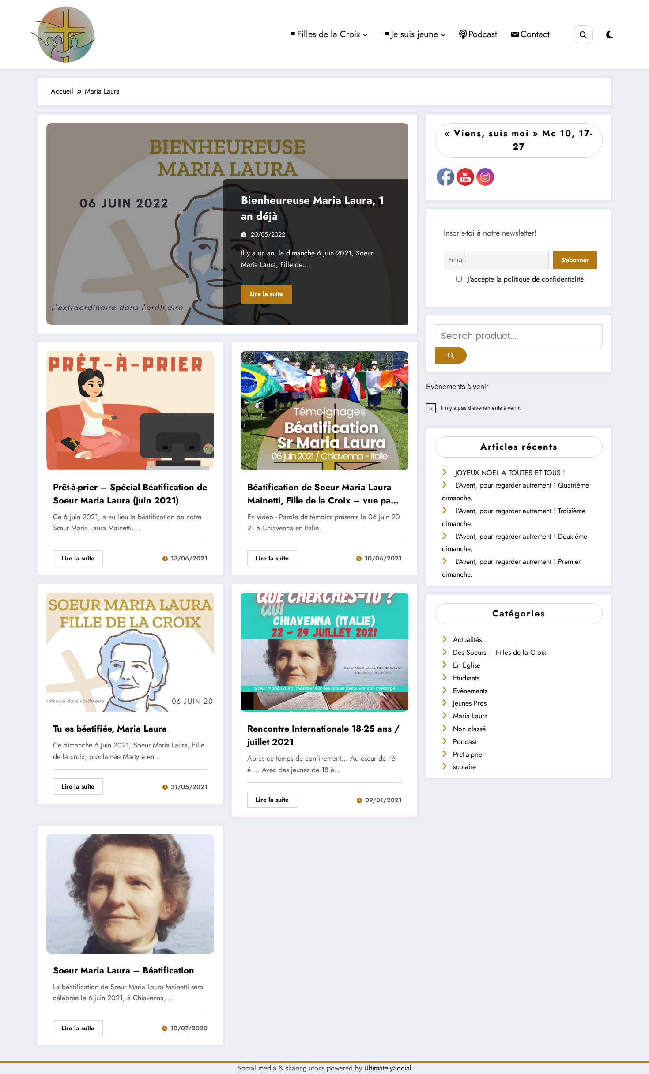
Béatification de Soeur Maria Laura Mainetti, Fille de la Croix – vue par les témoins (320, 494)
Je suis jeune (414, 34)
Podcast (482, 34)
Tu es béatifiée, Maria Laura (110, 728)
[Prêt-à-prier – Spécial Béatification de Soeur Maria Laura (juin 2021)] (130, 410)
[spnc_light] (609, 35)
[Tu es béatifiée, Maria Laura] (130, 651)
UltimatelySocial (387, 1068)
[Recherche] (583, 34)
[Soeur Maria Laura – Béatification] (130, 893)
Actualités (467, 640)
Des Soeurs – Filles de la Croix (499, 652)
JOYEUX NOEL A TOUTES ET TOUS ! (510, 473)
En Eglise (466, 665)
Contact (535, 34)
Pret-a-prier (468, 754)
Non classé (469, 729)
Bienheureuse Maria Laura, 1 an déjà (312, 208)
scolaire (464, 767)
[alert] (518, 407)
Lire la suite (266, 293)
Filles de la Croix (328, 34)
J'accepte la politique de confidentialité (524, 279)
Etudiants (466, 678)
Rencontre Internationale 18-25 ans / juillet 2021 (323, 735)
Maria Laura (470, 716)
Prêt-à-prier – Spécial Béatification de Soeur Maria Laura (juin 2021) (130, 494)
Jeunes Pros (470, 703)
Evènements (470, 691)
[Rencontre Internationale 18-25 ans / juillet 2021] (324, 651)
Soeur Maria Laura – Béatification (123, 970)
